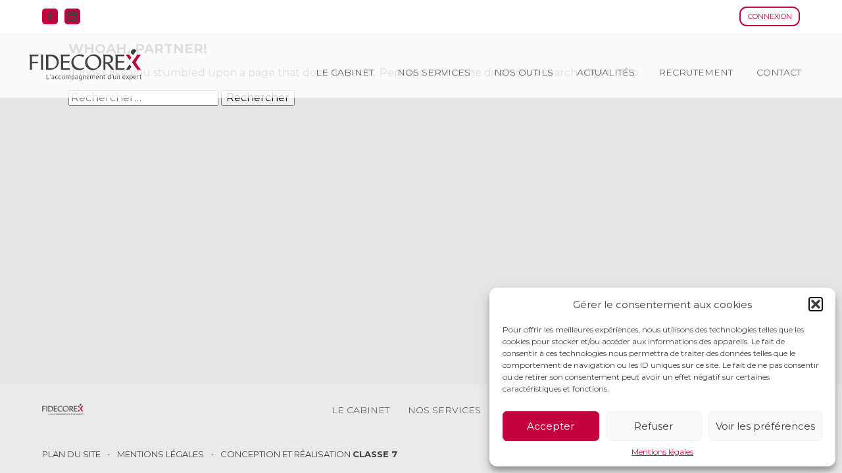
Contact (778, 72)
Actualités (606, 72)
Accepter (550, 426)
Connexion (770, 16)
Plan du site (71, 454)
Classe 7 (375, 454)
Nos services (433, 72)
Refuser (653, 426)
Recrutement (695, 72)
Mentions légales (662, 452)
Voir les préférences (765, 426)
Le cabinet (345, 72)
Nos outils (523, 72)
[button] (815, 304)
